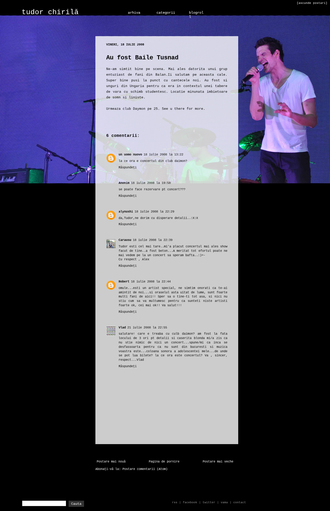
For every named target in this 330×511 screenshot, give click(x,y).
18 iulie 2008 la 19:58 (151, 183)
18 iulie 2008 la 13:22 (163, 154)
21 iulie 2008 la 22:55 (147, 327)
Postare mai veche (218, 461)
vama (224, 502)
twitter (209, 502)
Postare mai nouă (111, 461)
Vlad (122, 327)
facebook (190, 502)
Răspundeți (128, 167)
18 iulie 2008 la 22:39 (152, 240)
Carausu (125, 240)
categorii (165, 13)
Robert (124, 282)
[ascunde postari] (312, 3)
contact (239, 502)
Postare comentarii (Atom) (145, 469)
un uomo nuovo (130, 154)
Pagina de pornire (164, 461)
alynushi (126, 212)
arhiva (134, 13)
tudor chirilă (50, 12)
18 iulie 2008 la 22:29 (154, 212)
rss (174, 502)
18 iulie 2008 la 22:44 (151, 282)
